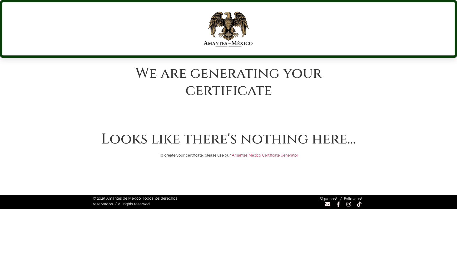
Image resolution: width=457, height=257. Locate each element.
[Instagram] (348, 204)
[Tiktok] (359, 204)
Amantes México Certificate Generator (265, 155)
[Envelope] (327, 204)
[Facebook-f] (338, 204)
